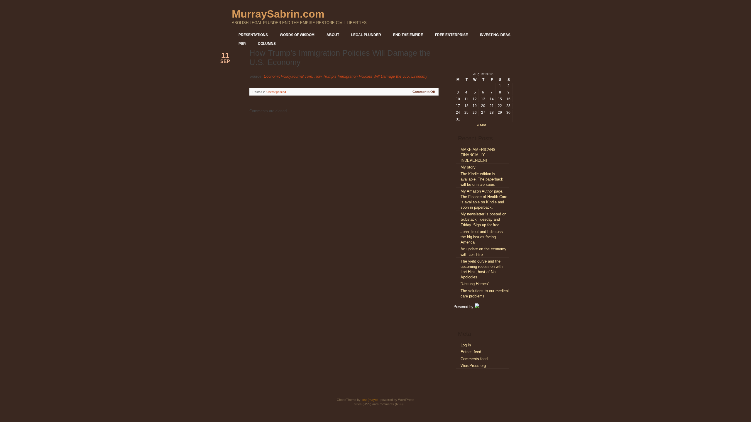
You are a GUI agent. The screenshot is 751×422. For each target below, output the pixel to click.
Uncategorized (276, 91)
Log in (466, 345)
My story (468, 167)
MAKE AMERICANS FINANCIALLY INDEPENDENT (478, 154)
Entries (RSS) (361, 404)
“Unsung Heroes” (475, 284)
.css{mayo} (369, 399)
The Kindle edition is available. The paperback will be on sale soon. (482, 179)
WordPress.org (473, 365)
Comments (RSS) (391, 404)
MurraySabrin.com (278, 14)
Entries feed (471, 352)
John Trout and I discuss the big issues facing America (482, 236)
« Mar (481, 125)
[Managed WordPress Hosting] (477, 306)
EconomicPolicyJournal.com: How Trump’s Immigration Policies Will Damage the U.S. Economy (345, 76)
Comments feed (474, 359)
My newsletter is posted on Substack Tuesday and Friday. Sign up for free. (483, 219)
